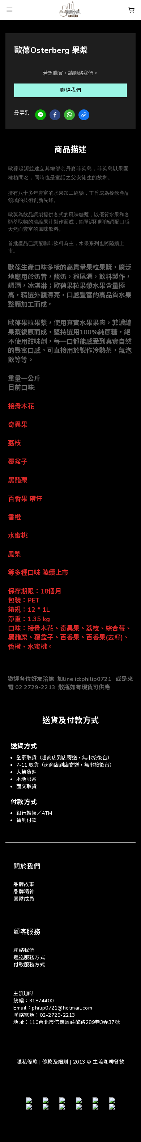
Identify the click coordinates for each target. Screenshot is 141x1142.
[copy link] (83, 114)
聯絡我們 (70, 90)
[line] (40, 114)
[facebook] (55, 114)
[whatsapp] (69, 114)
